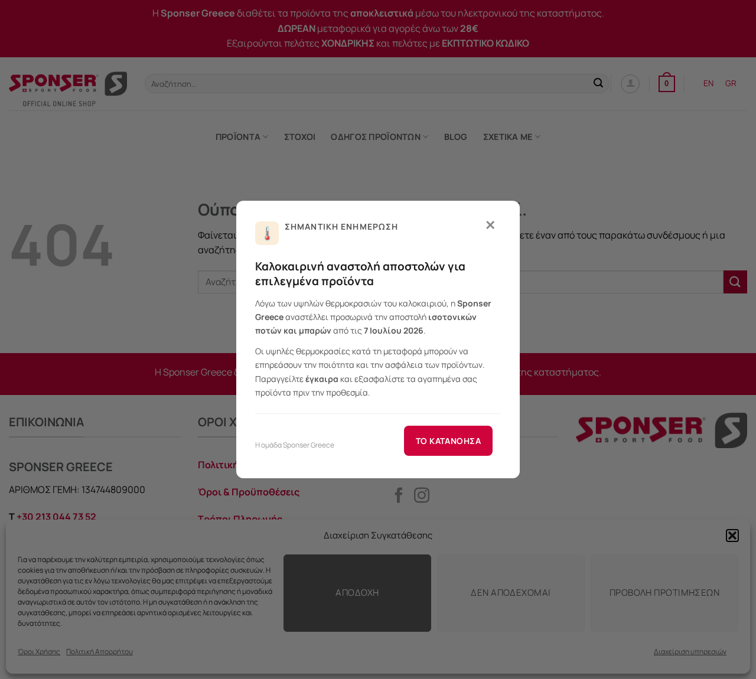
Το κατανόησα (448, 440)
